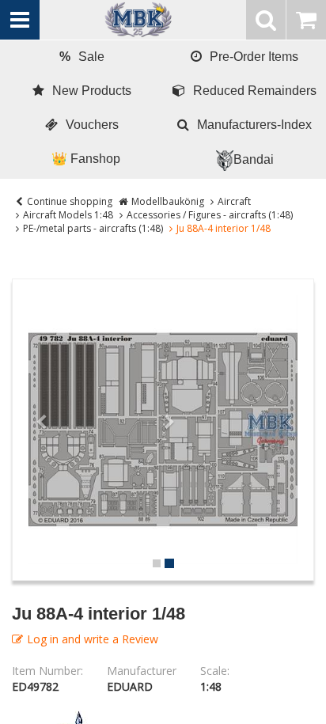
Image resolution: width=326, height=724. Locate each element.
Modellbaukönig (167, 201)
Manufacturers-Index (254, 124)
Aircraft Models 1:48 (68, 215)
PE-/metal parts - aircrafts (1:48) (93, 228)
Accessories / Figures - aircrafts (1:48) (210, 215)
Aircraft (234, 201)
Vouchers (92, 124)
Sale (81, 56)
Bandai (253, 159)
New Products (91, 90)
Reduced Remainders (255, 90)
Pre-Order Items (254, 56)
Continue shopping (69, 201)
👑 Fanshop (85, 158)
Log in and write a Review (92, 638)
